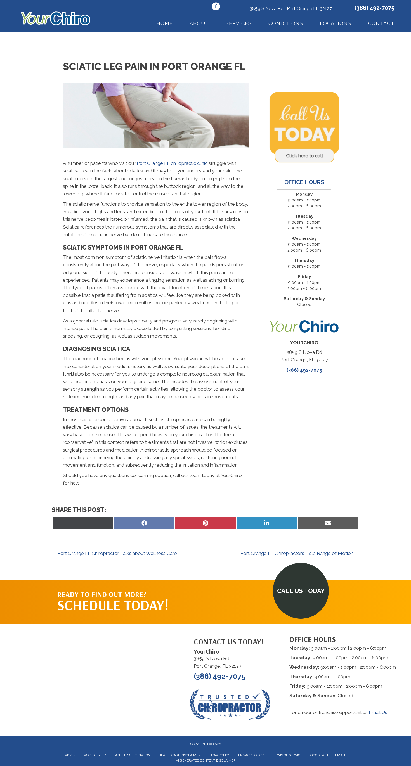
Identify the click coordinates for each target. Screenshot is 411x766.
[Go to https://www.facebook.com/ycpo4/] (216, 7)
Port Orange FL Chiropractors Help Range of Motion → (299, 553)
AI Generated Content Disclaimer (206, 760)
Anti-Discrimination (132, 755)
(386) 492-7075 (374, 7)
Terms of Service (287, 755)
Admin (70, 755)
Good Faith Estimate (328, 755)
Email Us (378, 712)
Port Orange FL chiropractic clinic (172, 163)
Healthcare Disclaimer (179, 755)
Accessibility (95, 755)
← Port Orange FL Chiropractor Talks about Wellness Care (114, 553)
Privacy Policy (251, 755)
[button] (301, 591)
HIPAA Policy (219, 755)
